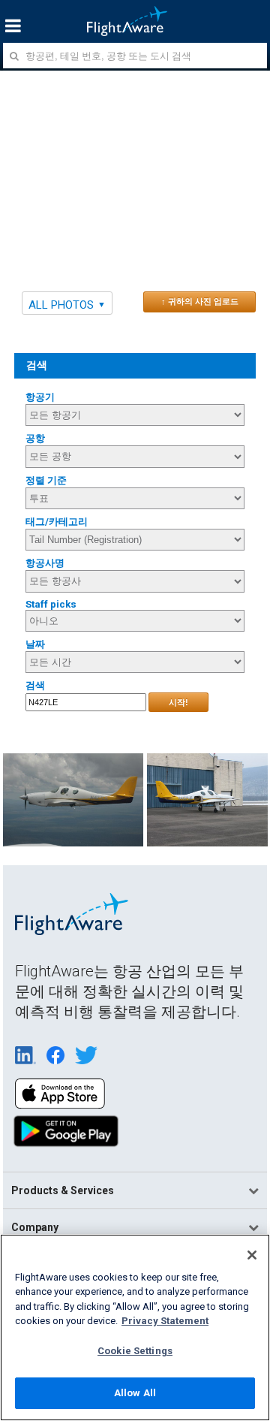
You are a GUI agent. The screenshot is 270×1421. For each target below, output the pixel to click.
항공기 (40, 397)
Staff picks (51, 604)
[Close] (252, 1255)
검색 (35, 685)
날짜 (35, 644)
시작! (178, 702)
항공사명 (45, 563)
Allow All (135, 1392)
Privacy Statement (165, 1320)
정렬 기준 (46, 480)
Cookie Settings (135, 1350)
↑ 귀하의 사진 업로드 (199, 301)
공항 (35, 438)
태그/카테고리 (57, 521)
